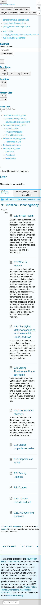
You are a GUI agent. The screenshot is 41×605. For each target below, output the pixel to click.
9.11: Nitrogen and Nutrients (24, 514)
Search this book (6, 46)
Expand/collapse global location (38, 199)
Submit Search (6, 53)
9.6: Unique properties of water (24, 446)
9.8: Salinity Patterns (20, 475)
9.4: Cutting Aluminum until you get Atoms (24, 371)
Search (5, 602)
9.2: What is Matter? (20, 264)
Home (11, 199)
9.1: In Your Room (23, 215)
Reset (3, 70)
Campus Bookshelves (29, 199)
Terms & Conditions (10, 590)
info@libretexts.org (14, 595)
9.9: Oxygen (20, 487)
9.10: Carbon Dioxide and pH (22, 500)
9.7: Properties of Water (23, 461)
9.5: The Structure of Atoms (23, 412)
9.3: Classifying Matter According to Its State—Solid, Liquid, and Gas (24, 331)
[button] (10, 155)
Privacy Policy (29, 587)
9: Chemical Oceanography (11, 526)
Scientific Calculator (15, 135)
